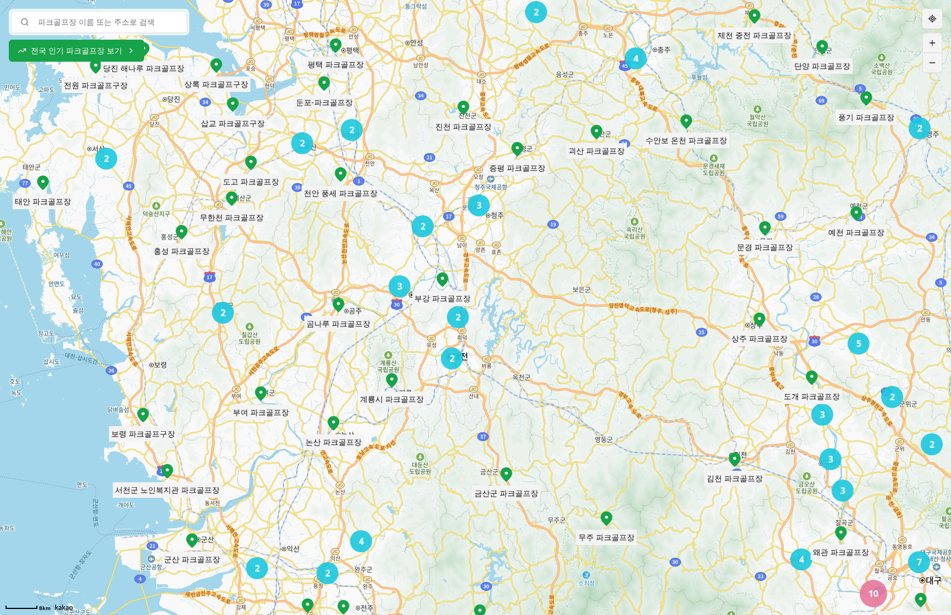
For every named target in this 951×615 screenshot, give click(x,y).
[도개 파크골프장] (812, 378)
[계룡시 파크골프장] (392, 380)
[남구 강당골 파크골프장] (921, 600)
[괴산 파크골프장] (596, 132)
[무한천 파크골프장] (232, 199)
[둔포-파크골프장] (324, 83)
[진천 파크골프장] (463, 108)
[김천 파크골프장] (735, 460)
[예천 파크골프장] (856, 213)
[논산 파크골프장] (333, 423)
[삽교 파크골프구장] (233, 104)
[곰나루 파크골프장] (338, 305)
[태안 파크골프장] (43, 183)
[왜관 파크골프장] (841, 533)
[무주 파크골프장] (606, 518)
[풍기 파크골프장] (866, 98)
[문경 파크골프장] (765, 228)
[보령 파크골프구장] (143, 415)
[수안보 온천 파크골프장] (686, 121)
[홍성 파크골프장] (181, 232)
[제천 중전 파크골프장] (754, 16)
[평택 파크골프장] (336, 46)
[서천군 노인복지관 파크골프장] (167, 471)
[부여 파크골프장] (261, 393)
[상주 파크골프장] (759, 320)
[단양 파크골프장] (822, 47)
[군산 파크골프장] (192, 540)
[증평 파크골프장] (517, 149)
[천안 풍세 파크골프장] (340, 174)
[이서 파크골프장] (307, 605)
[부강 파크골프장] (442, 280)
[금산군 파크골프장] (506, 474)
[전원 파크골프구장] (96, 66)
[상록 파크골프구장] (216, 65)
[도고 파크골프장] (251, 163)
